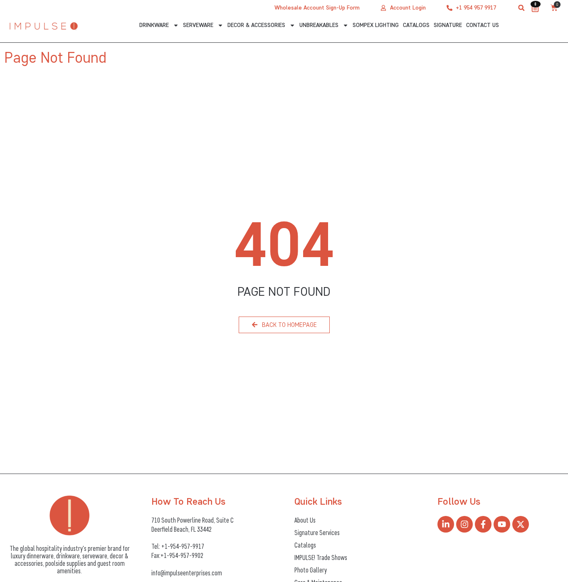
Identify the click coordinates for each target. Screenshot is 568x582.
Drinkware (154, 25)
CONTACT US (482, 25)
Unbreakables (318, 25)
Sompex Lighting (376, 25)
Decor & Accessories (256, 25)
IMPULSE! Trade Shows (320, 557)
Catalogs (416, 25)
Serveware (198, 25)
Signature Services (317, 532)
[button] (521, 8)
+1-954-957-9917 (182, 546)
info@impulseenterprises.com (186, 572)
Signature (448, 25)
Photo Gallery (310, 570)
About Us (305, 520)
